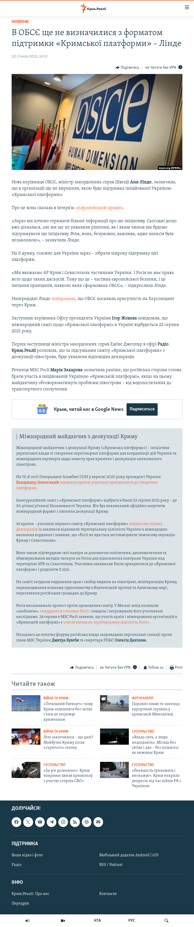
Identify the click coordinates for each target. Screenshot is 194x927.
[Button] (127, 67)
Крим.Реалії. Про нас (30, 894)
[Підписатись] (98, 822)
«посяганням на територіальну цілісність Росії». (106, 622)
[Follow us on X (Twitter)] (28, 822)
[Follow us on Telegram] (51, 822)
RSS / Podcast (111, 865)
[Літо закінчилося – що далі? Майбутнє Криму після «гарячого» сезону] (26, 737)
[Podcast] (86, 822)
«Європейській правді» (99, 208)
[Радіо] (27, 920)
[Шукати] (166, 920)
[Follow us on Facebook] (16, 822)
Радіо (16, 865)
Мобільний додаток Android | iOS (129, 855)
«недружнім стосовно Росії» (65, 611)
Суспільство (143, 732)
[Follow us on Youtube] (40, 822)
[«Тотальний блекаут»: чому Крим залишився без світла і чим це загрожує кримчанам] (26, 703)
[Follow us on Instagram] (63, 822)
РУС (131, 921)
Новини (20, 22)
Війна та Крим (55, 698)
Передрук (20, 903)
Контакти (108, 894)
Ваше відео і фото (27, 855)
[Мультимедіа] (62, 920)
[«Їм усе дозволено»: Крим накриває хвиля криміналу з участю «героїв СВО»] (26, 770)
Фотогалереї (142, 698)
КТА (97, 921)
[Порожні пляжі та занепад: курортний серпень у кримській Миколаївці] (114, 703)
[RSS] (75, 822)
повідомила (63, 299)
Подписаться (142, 409)
